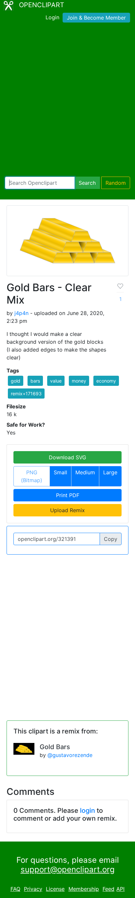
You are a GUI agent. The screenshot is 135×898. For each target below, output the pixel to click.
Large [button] (110, 472)
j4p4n (21, 313)
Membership (83, 889)
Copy (110, 539)
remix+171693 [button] (26, 393)
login (87, 810)
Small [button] (60, 472)
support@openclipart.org (68, 869)
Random (116, 183)
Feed (108, 889)
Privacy (33, 889)
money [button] (79, 381)
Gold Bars (55, 747)
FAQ (15, 889)
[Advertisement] (67, 101)
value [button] (56, 381)
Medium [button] (85, 472)
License (55, 889)
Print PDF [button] (67, 495)
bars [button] (35, 381)
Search (87, 183)
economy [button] (106, 381)
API (120, 889)
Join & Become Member (96, 17)
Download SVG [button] (67, 457)
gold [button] (15, 381)
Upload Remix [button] (67, 510)
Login (52, 17)
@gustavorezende (70, 755)
